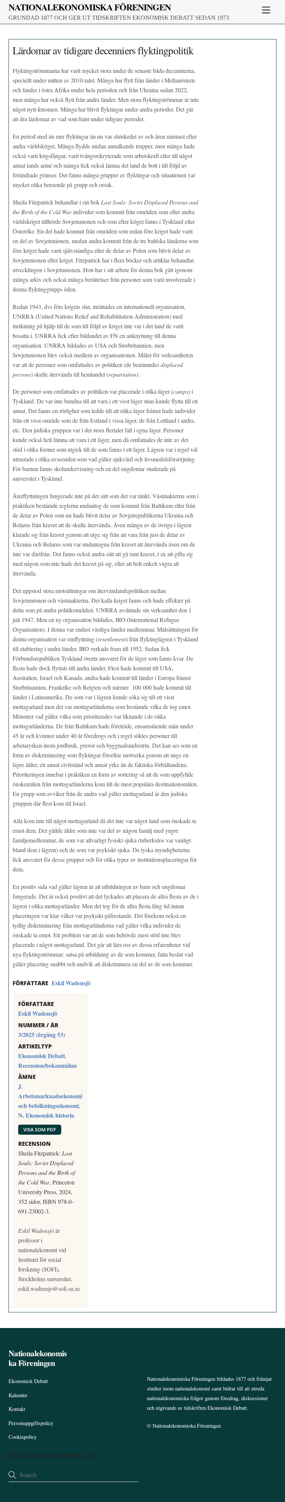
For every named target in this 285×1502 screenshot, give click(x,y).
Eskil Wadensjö (71, 983)
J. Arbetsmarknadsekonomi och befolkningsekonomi (50, 1096)
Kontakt (17, 1408)
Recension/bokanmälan (47, 1065)
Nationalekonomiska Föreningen (187, 1425)
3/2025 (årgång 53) (41, 1034)
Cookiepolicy (23, 1436)
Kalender (18, 1395)
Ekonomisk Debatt (41, 1055)
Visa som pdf (39, 1129)
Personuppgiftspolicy (31, 1423)
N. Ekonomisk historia (46, 1115)
